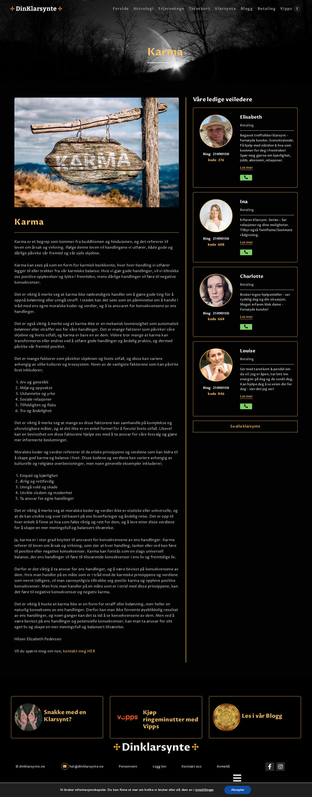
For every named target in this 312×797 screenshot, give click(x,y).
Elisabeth (251, 117)
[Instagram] (280, 766)
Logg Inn (160, 766)
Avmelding (225, 766)
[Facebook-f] (269, 766)
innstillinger (204, 790)
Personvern (128, 766)
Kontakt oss (191, 766)
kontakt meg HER (78, 651)
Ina (244, 202)
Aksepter (237, 790)
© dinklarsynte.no (30, 766)
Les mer (246, 167)
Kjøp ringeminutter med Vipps (170, 719)
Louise (247, 351)
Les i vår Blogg (262, 716)
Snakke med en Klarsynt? (65, 716)
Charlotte (251, 276)
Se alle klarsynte (245, 426)
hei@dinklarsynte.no (86, 766)
